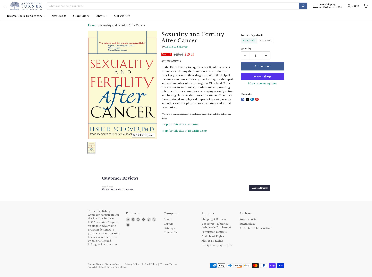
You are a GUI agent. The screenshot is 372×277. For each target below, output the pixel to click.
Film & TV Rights (212, 240)
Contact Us (170, 232)
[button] (259, 188)
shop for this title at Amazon (180, 124)
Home (92, 25)
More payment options (262, 83)
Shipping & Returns (214, 219)
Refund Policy (149, 264)
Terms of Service (169, 264)
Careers (169, 223)
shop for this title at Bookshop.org (184, 130)
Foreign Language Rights (217, 245)
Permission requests (214, 232)
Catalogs (169, 228)
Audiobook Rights (213, 236)
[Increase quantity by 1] (266, 55)
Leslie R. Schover (176, 46)
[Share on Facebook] (242, 99)
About (167, 219)
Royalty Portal (248, 219)
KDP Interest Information (255, 228)
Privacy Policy (132, 264)
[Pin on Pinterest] (257, 99)
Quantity (246, 48)
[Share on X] (247, 99)
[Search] (303, 6)
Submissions (247, 223)
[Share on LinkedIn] (252, 99)
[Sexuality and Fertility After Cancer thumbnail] (91, 148)
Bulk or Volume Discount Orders (104, 264)
